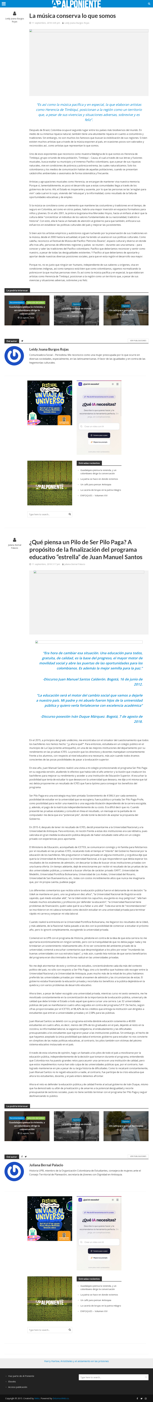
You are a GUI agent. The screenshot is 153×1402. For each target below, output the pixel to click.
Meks (37, 1398)
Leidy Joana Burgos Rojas (14, 20)
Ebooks (12, 1381)
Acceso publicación (17, 1386)
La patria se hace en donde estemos (76, 310)
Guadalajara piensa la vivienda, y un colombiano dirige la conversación (27, 310)
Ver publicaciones (138, 340)
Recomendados (16, 302)
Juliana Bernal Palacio (14, 546)
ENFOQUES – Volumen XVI (94, 495)
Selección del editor (35, 302)
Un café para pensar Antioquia (126, 310)
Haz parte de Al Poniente (21, 1375)
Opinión (76, 304)
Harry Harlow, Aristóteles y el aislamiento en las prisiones (76, 1361)
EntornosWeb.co (61, 1398)
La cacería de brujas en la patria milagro (100, 489)
